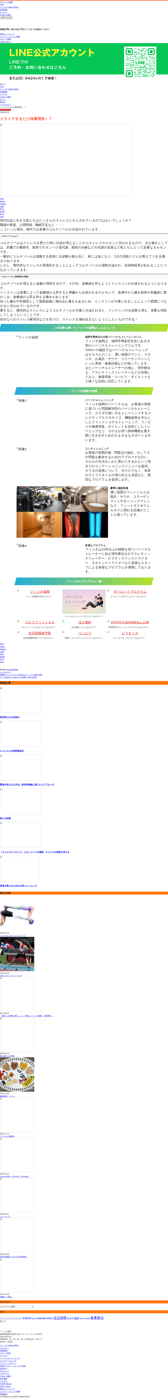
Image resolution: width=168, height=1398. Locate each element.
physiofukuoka (12, 670)
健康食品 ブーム (7, 1096)
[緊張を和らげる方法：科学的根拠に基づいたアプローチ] (20, 780)
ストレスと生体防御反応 (12, 751)
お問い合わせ (6, 18)
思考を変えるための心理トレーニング (18, 886)
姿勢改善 (27, 1318)
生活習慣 (60, 1318)
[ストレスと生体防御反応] (20, 746)
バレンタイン (5, 1217)
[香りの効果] (20, 813)
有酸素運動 (41, 1318)
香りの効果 (5, 818)
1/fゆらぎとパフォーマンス (11, 976)
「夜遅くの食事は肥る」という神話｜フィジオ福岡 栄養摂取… (26, 1016)
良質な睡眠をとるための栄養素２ (13, 1257)
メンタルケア (5, 110)
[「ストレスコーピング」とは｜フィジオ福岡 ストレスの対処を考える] (20, 847)
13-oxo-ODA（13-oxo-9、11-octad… (15, 1176)
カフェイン (3, 1318)
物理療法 (49, 1318)
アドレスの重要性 (7, 1136)
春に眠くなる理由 (7, 1056)
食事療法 (97, 1318)
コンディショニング (14, 1318)
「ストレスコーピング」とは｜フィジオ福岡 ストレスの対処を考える (34, 852)
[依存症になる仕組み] (20, 712)
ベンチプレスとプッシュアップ (13, 936)
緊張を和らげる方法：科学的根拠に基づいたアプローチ (27, 784)
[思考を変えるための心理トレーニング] (19, 881)
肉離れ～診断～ (6, 1297)
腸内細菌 (87, 1318)
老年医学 (81, 1318)
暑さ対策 (34, 1318)
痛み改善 (70, 1318)
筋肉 (76, 1318)
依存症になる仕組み (10, 717)
